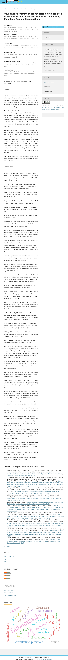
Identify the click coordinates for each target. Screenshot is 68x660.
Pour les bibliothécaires (10, 595)
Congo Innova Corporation (44, 659)
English (6, 559)
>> (8, 546)
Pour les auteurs (8, 592)
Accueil (6, 9)
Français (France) (9, 556)
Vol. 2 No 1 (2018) (22, 9)
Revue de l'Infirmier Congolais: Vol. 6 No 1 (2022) (36, 518)
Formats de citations (51, 70)
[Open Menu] (3, 2)
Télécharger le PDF (51, 27)
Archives (12, 9)
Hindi (5, 561)
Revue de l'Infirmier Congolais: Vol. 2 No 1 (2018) (21, 475)
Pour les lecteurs (8, 590)
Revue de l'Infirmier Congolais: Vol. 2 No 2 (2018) (36, 493)
